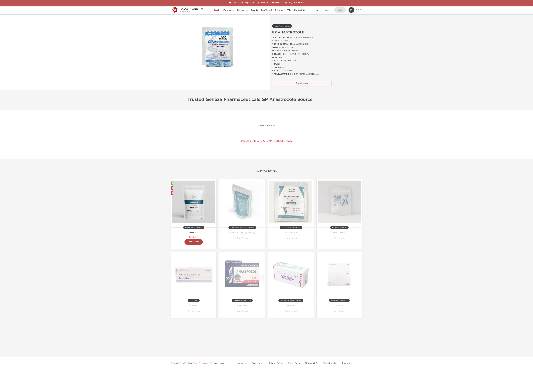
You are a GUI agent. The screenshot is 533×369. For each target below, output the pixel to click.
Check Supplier (330, 363)
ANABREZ (291, 305)
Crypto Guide (293, 363)
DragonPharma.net (200, 363)
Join (340, 10)
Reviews (279, 10)
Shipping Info (311, 363)
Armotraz (193, 305)
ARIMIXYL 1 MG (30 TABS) (242, 233)
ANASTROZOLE (339, 233)
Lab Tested (266, 10)
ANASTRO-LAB (290, 233)
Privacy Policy (276, 363)
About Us (242, 363)
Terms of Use (258, 363)
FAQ (288, 10)
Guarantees (347, 363)
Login (327, 10)
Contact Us (299, 10)
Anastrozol (242, 305)
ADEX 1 (339, 305)
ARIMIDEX (194, 233)
